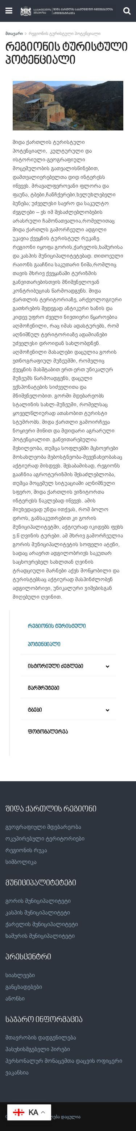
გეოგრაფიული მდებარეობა (43, 827)
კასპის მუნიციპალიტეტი (37, 913)
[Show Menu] (8, 11)
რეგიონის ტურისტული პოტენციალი (64, 33)
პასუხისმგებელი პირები (37, 1049)
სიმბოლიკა (21, 862)
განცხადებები (23, 987)
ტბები (35, 710)
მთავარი (14, 33)
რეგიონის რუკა (26, 850)
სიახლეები (20, 975)
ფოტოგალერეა (48, 732)
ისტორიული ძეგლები (55, 666)
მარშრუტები (43, 688)
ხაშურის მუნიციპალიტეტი (40, 936)
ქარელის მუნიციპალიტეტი (41, 924)
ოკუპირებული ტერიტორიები (45, 839)
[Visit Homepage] (68, 11)
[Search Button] (127, 11)
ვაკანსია (17, 1073)
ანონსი (15, 999)
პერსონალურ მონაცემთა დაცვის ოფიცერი (63, 1061)
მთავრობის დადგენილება (40, 1038)
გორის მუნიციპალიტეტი (38, 901)
